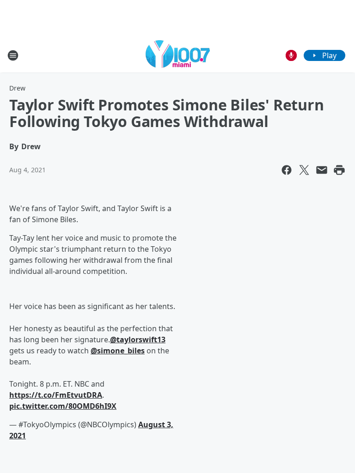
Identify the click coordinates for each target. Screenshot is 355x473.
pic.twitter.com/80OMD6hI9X (62, 406)
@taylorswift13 (137, 339)
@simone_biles (118, 351)
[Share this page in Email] (321, 170)
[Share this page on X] (304, 170)
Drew (17, 88)
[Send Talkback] (291, 55)
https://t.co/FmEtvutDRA (55, 395)
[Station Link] (178, 55)
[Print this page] (339, 170)
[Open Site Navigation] (12, 55)
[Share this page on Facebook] (286, 170)
